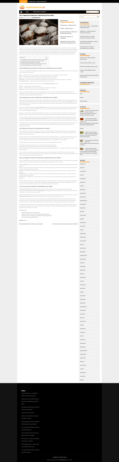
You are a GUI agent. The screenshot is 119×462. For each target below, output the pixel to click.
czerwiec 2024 (83, 240)
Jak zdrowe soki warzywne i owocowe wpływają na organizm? (30, 408)
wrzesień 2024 (83, 237)
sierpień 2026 (82, 164)
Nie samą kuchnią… (84, 101)
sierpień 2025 (82, 207)
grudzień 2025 (83, 193)
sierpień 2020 (82, 357)
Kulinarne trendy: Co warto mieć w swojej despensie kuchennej (35, 214)
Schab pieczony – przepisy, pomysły (68, 25)
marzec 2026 (82, 182)
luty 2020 (82, 379)
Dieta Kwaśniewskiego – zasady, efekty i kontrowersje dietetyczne (30, 445)
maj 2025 (82, 218)
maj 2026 (82, 174)
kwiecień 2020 (83, 372)
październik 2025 (83, 200)
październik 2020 (83, 350)
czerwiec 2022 (83, 277)
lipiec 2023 (82, 262)
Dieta (81, 93)
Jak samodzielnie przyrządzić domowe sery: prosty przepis (30, 451)
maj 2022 (82, 281)
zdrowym (60, 170)
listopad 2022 (82, 266)
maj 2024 (82, 244)
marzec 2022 (82, 288)
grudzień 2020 (83, 343)
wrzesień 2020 (83, 354)
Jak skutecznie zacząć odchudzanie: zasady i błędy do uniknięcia (29, 434)
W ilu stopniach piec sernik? (27, 412)
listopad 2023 (82, 251)
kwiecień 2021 (83, 328)
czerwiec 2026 (83, 171)
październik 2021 (83, 306)
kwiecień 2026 (83, 178)
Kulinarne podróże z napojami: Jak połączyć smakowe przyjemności (37, 215)
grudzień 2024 (83, 233)
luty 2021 (82, 335)
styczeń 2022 (82, 295)
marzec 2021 (82, 332)
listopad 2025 (82, 196)
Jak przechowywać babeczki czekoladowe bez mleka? (31, 65)
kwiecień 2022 (83, 284)
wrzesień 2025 (83, 204)
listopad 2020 (82, 346)
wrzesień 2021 (83, 310)
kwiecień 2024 (83, 248)
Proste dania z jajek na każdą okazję (30, 217)
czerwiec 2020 (83, 365)
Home (27, 12)
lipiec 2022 (82, 273)
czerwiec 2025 (83, 215)
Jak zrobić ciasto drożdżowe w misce (87, 62)
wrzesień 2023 (83, 259)
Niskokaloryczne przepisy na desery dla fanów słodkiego (29, 417)
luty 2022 (82, 292)
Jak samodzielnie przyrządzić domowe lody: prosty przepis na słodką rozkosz (89, 120)
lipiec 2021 (82, 317)
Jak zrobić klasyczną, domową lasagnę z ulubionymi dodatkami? (65, 223)
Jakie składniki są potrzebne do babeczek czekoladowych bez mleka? (34, 59)
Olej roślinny (22, 79)
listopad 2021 (82, 303)
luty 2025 (82, 229)
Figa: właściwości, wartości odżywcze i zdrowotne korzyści (30, 428)
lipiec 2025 (82, 211)
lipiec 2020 (82, 361)
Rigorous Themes (68, 459)
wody (20, 114)
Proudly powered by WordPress (53, 459)
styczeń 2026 (82, 189)
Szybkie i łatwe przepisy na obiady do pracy (89, 66)
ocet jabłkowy (70, 101)
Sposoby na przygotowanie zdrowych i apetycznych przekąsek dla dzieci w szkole (30, 401)
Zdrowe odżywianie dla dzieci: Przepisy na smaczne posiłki (31, 223)
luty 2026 (82, 185)
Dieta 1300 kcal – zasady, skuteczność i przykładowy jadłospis (30, 440)
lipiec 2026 (82, 167)
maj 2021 (82, 325)
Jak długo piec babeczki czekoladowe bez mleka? (30, 62)
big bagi (81, 128)
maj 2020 (82, 368)
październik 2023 (83, 255)
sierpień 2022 (82, 270)
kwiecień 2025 (83, 222)
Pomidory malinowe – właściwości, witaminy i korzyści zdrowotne (29, 394)
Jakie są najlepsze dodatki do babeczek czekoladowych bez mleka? (34, 63)
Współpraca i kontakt (39, 12)
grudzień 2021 (83, 299)
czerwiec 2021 (83, 321)
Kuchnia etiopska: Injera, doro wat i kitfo (30, 212)
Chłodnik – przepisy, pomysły (66, 28)
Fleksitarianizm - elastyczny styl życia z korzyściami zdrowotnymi (44, 1)
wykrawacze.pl (36, 17)
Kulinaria (25, 220)
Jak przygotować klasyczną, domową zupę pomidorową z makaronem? (30, 423)
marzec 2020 (82, 376)
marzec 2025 (82, 226)
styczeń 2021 (82, 339)
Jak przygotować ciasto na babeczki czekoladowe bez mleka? (32, 61)
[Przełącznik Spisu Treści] (45, 58)
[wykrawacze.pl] (21, 12)
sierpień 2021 (82, 314)
